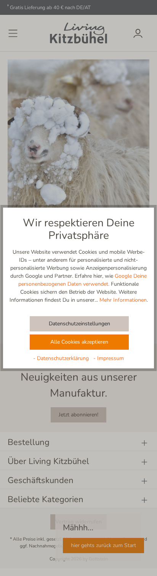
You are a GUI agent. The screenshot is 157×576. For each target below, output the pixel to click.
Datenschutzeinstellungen (79, 323)
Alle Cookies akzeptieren (79, 342)
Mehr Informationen (123, 300)
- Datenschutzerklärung (61, 358)
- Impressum (108, 358)
